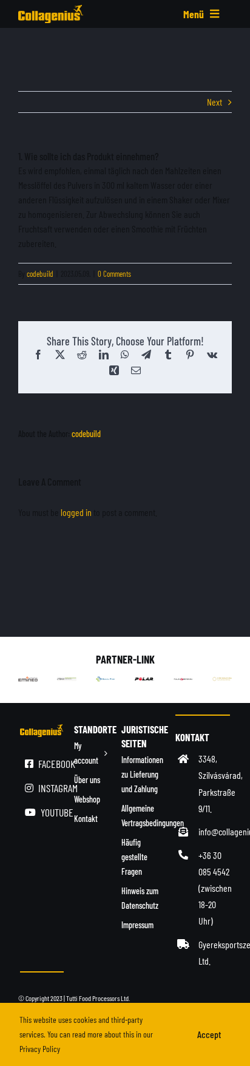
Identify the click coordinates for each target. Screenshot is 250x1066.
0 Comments (114, 274)
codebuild (40, 274)
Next (214, 101)
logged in (76, 512)
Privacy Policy (39, 1049)
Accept (209, 1034)
